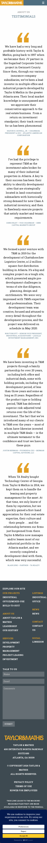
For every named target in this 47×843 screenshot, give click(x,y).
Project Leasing (13, 655)
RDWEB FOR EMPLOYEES (23, 790)
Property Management (11, 648)
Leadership (10, 626)
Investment (10, 659)
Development (11, 642)
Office (36, 601)
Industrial (10, 597)
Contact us (37, 627)
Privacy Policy (23, 782)
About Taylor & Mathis (12, 619)
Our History (10, 630)
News (35, 613)
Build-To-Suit (11, 605)
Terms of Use (23, 786)
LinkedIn (38, 641)
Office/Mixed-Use (13, 601)
